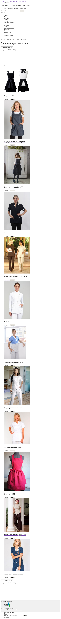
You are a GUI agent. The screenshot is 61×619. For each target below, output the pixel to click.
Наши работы (7, 21)
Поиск (22, 11)
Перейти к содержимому (19, 1)
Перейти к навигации (6, 1)
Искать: (3, 11)
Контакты (6, 18)
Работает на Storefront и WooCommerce (11, 609)
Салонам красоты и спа (12, 39)
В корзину (12, 99)
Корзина (6, 19)
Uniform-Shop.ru (5, 2)
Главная (6, 15)
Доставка (6, 16)
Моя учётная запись (9, 612)
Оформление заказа (9, 22)
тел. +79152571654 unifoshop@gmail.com (15, 8)
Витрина (6, 25)
